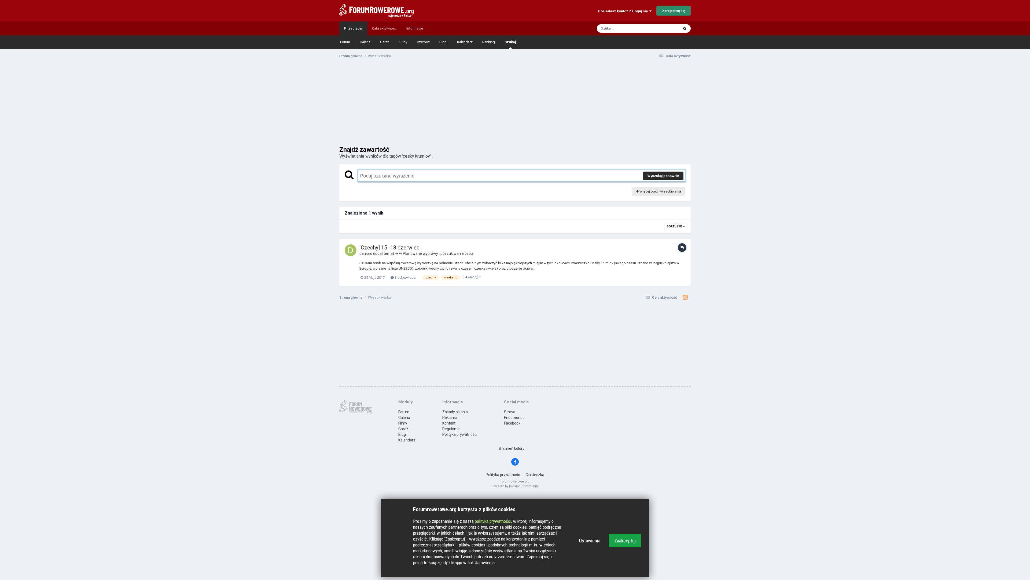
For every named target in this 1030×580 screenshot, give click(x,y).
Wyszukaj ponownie (663, 176)
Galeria (365, 42)
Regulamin (451, 429)
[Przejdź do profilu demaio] (350, 250)
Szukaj (510, 42)
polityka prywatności (493, 521)
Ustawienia (589, 540)
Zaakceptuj (625, 540)
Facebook (512, 423)
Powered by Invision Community (515, 486)
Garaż (384, 42)
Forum (345, 42)
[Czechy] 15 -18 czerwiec (389, 247)
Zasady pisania (455, 412)
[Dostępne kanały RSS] (685, 297)
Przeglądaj (353, 28)
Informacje (414, 28)
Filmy (402, 423)
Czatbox (423, 42)
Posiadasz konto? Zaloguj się (623, 11)
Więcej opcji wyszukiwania (660, 191)
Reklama (449, 417)
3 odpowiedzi (405, 278)
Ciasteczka (534, 475)
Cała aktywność (384, 28)
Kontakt (448, 423)
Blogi (443, 42)
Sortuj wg (675, 226)
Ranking (488, 42)
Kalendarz (465, 42)
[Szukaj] (685, 28)
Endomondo (514, 417)
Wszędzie (664, 28)
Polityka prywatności (459, 434)
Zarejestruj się (673, 11)
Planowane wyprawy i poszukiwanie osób (438, 253)
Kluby (403, 42)
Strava (509, 412)
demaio (365, 253)
